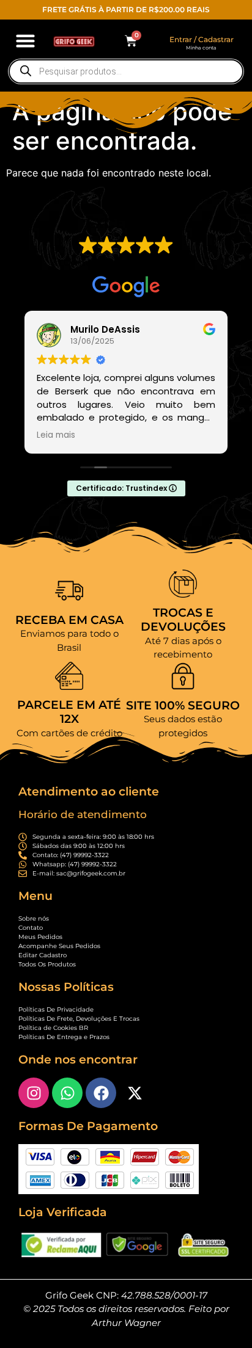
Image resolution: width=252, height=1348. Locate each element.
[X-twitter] (134, 1093)
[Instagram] (33, 1093)
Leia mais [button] (56, 435)
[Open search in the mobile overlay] (126, 71)
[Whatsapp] (67, 1093)
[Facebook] (101, 1093)
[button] (25, 41)
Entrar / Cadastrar (201, 39)
